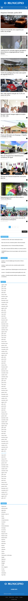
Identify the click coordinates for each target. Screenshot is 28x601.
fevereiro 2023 (4, 367)
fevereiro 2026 (4, 296)
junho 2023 (3, 359)
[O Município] (14, 3)
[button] (26, 7)
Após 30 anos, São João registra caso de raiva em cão (16, 269)
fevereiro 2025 (4, 320)
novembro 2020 (4, 419)
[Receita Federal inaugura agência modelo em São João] (14, 106)
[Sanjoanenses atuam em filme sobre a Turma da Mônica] (14, 189)
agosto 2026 (4, 284)
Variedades (3, 572)
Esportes (3, 539)
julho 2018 (3, 474)
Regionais (3, 559)
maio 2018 (3, 478)
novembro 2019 (4, 443)
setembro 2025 (4, 306)
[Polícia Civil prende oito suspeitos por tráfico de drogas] (14, 21)
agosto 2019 (4, 449)
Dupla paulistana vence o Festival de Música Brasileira (12, 245)
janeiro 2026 (4, 298)
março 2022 (4, 388)
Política (2, 553)
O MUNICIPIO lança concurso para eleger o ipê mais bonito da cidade (13, 252)
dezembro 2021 (4, 394)
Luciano (2, 260)
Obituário (3, 549)
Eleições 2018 (4, 533)
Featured (3, 541)
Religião (3, 563)
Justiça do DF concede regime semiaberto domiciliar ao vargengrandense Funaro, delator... (13, 52)
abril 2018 (3, 480)
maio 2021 (3, 408)
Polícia (2, 551)
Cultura (2, 524)
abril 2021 (3, 410)
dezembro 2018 (4, 464)
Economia (3, 529)
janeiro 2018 (4, 486)
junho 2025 (3, 312)
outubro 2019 (4, 445)
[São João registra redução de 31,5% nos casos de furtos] (14, 85)
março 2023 (4, 365)
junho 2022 (3, 382)
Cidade (2, 518)
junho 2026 (3, 288)
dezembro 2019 (4, 441)
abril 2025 (3, 316)
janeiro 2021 (4, 415)
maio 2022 (3, 384)
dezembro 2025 (4, 300)
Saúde (2, 565)
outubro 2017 (4, 492)
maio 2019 (3, 455)
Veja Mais (3, 574)
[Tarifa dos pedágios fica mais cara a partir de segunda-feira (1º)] (14, 64)
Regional (3, 561)
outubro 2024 (4, 327)
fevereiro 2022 (4, 390)
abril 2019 (3, 457)
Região (2, 557)
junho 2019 (3, 453)
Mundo (2, 545)
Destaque (3, 527)
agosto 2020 (4, 425)
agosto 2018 (4, 472)
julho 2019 (3, 451)
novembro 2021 (4, 396)
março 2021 (4, 412)
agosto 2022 (4, 378)
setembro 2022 (4, 376)
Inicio (2, 10)
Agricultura (3, 510)
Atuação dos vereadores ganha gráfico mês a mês (15, 272)
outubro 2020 (4, 421)
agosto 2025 (4, 308)
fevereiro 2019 (4, 461)
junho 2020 (3, 429)
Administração (4, 508)
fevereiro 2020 (4, 437)
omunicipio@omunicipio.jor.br (18, 593)
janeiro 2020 (4, 439)
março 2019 (4, 459)
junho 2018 (3, 476)
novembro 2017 (4, 490)
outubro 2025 (4, 304)
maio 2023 (3, 361)
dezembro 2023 (4, 347)
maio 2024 (3, 337)
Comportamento (5, 520)
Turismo (3, 571)
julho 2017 (3, 498)
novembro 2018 (4, 466)
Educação (3, 531)
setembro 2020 (4, 423)
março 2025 (4, 318)
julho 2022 (3, 380)
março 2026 (4, 294)
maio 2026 (3, 290)
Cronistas (3, 522)
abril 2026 (3, 292)
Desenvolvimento (5, 525)
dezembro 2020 (4, 417)
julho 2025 (3, 310)
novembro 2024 (4, 325)
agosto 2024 (4, 331)
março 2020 (4, 435)
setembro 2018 (4, 470)
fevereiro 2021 (4, 414)
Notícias (3, 547)
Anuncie (16, 597)
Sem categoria (4, 567)
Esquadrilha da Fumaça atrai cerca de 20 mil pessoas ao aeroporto (13, 218)
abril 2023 (3, 363)
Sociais (2, 569)
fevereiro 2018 (4, 484)
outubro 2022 (4, 374)
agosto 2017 (4, 496)
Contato (20, 597)
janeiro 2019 (4, 462)
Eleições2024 (4, 537)
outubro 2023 (4, 351)
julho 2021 (3, 404)
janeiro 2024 (4, 345)
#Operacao (3, 506)
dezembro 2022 (4, 370)
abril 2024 (3, 339)
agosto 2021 (4, 402)
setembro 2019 (4, 447)
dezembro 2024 (4, 324)
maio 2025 (3, 314)
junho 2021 (3, 406)
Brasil (2, 516)
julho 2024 (3, 333)
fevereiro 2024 (4, 343)
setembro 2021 (4, 400)
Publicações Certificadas (6, 555)
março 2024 (4, 341)
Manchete (3, 543)
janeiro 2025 (4, 322)
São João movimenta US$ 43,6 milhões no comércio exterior (13, 248)
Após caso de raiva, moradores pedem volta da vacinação (13, 242)
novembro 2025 (4, 302)
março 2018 (4, 482)
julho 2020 (3, 427)
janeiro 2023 (4, 369)
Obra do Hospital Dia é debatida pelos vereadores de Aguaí (12, 156)
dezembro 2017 (4, 488)
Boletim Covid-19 (5, 514)
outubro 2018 (4, 468)
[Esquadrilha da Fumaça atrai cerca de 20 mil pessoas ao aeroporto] (14, 209)
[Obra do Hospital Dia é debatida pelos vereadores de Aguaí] (14, 147)
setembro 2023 (4, 353)
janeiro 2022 (4, 392)
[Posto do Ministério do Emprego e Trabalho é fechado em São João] (14, 126)
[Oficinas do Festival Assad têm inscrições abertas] (14, 168)
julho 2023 (3, 357)
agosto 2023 (4, 355)
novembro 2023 (4, 349)
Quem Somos (11, 597)
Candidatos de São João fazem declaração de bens (12, 239)
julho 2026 (3, 286)
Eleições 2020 (4, 535)
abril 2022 (3, 386)
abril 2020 (3, 433)
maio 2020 (3, 431)
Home (7, 597)
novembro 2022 (4, 372)
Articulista (3, 512)
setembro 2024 (4, 329)
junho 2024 (3, 335)
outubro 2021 (4, 398)
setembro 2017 (4, 494)
